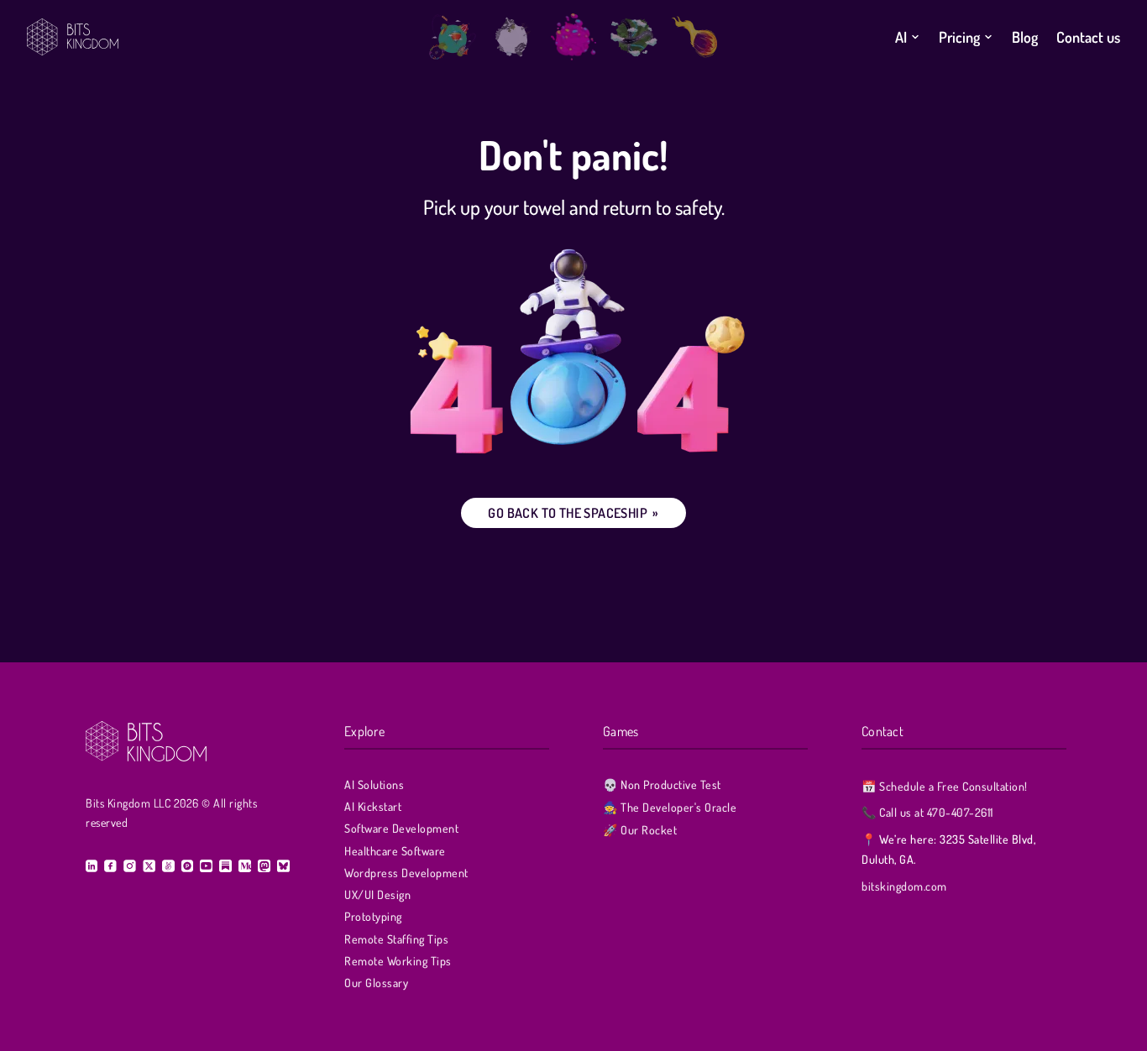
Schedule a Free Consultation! (945, 786)
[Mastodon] (264, 866)
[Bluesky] (283, 866)
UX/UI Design (377, 894)
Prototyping (373, 916)
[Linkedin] (91, 866)
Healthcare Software (395, 851)
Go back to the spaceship (573, 513)
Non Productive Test (662, 784)
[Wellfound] (168, 866)
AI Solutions (374, 784)
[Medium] (244, 866)
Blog (1025, 37)
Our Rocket (640, 830)
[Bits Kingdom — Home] (221, 36)
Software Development (401, 828)
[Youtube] (206, 866)
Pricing (959, 37)
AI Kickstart (372, 806)
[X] (149, 866)
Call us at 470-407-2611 (927, 812)
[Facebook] (110, 866)
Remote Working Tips (398, 961)
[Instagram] (129, 866)
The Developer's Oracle (669, 807)
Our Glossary (376, 982)
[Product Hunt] (187, 866)
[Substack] (225, 866)
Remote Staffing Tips (396, 939)
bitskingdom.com (904, 886)
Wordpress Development (406, 872)
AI (901, 37)
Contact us (1088, 37)
